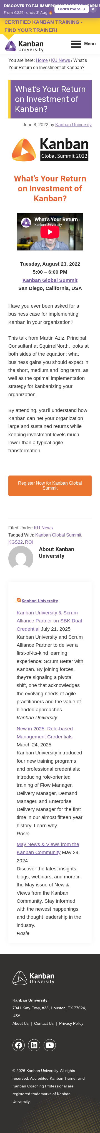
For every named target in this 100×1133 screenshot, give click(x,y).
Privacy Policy (71, 1023)
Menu (90, 43)
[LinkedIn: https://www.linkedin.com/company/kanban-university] (34, 1045)
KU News (43, 527)
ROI (29, 542)
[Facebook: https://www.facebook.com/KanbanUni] (18, 1045)
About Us (20, 1023)
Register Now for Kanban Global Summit (50, 485)
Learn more (69, 9)
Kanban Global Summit (50, 280)
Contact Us (44, 1023)
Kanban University (40, 600)
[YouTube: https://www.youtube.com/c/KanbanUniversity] (50, 1045)
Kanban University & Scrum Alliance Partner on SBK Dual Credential (49, 621)
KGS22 (15, 542)
